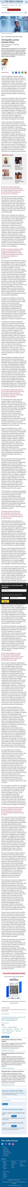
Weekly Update (6, 1171)
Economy (5, 1168)
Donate (14, 1116)
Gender (12, 1164)
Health (12, 1165)
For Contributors (5, 7)
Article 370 (16, 1029)
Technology (22, 1165)
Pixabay (11, 33)
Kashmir (4, 1027)
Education (13, 1161)
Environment (14, 1163)
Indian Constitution (12, 1027)
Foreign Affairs (23, 1161)
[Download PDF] (25, 73)
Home (2, 36)
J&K (22, 1029)
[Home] (11, 2)
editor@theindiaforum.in (11, 1020)
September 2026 (5, 5)
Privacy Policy (6, 1155)
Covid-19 (5, 1164)
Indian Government (7, 1032)
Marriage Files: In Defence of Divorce (12, 1071)
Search (4, 1173)
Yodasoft (18, 1185)
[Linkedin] (18, 73)
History (12, 1167)
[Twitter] (12, 73)
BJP (3, 1030)
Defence (4, 1167)
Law (21, 1163)
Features (12, 5)
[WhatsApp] (22, 73)
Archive (4, 1177)
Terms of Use (5, 1154)
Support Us (5, 1176)
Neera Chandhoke (5, 1007)
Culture (4, 1165)
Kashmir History (10, 1030)
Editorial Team (6, 1150)
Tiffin (16, 5)
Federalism (18, 1030)
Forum (19, 5)
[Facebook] (15, 73)
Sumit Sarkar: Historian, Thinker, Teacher (19, 181)
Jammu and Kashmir (7, 1029)
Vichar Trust (5, 1148)
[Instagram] (13, 1145)
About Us (5, 1147)
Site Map (5, 1174)
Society (21, 1164)
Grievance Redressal (7, 1153)
